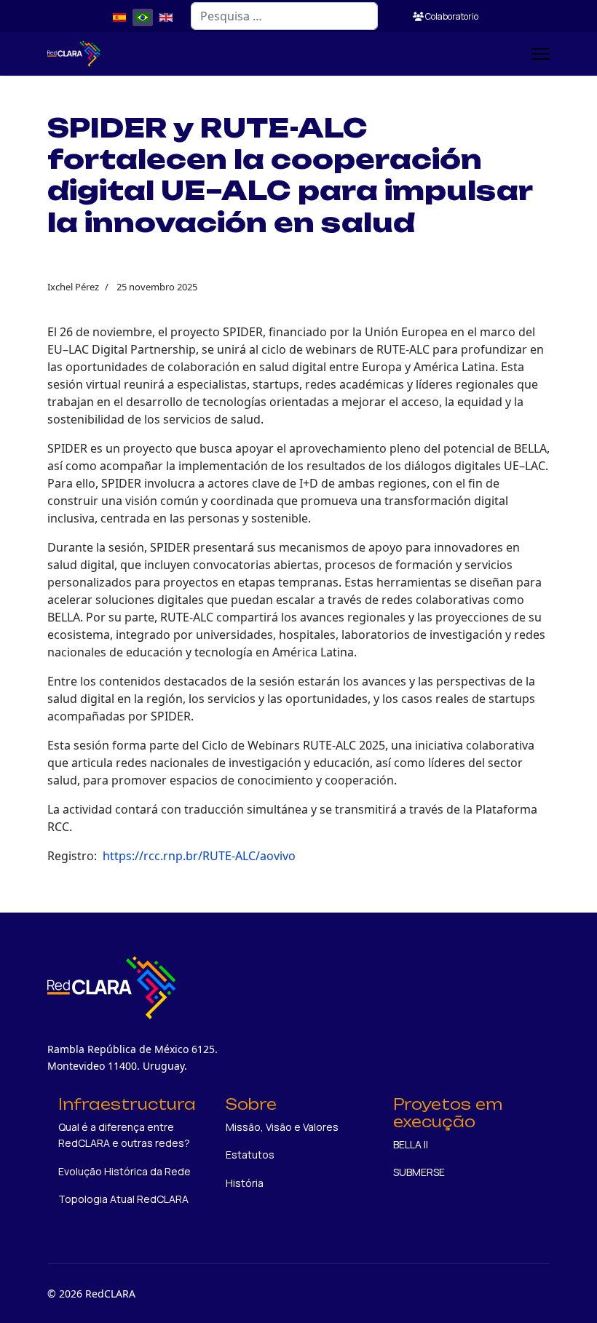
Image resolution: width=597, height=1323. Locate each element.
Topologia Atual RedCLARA (123, 1199)
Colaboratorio (451, 16)
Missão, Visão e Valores (282, 1127)
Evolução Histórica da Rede (124, 1171)
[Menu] (540, 54)
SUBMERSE (419, 1172)
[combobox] (284, 16)
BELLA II (410, 1144)
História (245, 1183)
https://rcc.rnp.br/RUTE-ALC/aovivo (199, 856)
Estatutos (250, 1154)
